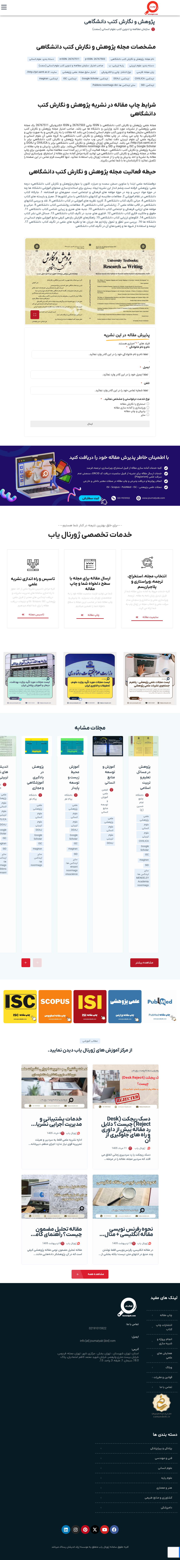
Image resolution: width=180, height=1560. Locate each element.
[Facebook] (114, 1529)
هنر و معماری (164, 1488)
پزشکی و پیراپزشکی (161, 1448)
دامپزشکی (166, 1507)
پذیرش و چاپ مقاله (134, 411)
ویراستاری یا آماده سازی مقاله (129, 408)
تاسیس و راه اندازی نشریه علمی (33, 581)
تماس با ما (166, 1387)
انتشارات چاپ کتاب (164, 1327)
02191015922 (97, 1328)
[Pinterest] (85, 1529)
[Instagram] (75, 1529)
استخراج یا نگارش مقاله (132, 404)
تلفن (145, 383)
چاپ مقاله (166, 1315)
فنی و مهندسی (163, 1458)
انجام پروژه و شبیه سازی (164, 1341)
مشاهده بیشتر (144, 962)
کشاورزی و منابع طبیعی (158, 1498)
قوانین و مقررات (163, 1377)
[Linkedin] (66, 1529)
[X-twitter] (95, 1529)
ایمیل (145, 367)
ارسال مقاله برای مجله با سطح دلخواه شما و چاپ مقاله (90, 584)
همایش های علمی (164, 1355)
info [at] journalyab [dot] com (97, 1341)
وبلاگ (169, 1367)
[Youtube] (104, 1529)
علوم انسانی (165, 1468)
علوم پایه (166, 1478)
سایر (143, 415)
